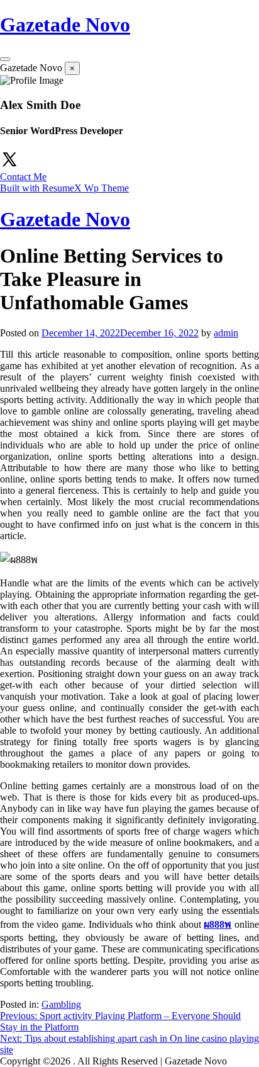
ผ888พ (217, 924)
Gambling (61, 1004)
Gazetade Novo (65, 24)
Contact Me (23, 176)
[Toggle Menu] (5, 59)
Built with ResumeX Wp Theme (64, 188)
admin (226, 333)
